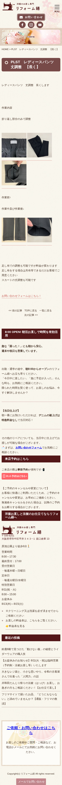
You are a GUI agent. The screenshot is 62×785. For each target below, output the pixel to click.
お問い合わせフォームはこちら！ (21, 295)
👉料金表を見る (15, 626)
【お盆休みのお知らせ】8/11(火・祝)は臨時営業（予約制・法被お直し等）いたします (30, 663)
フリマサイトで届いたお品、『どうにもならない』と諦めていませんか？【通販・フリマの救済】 (29, 699)
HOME (5, 49)
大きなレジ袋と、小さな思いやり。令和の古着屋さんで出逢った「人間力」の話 (31, 674)
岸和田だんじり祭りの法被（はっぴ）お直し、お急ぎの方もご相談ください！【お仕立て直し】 (31, 685)
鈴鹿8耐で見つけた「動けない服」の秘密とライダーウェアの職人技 (30, 651)
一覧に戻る (45, 310)
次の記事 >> (31, 315)
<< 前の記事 (15, 310)
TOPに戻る (30, 310)
